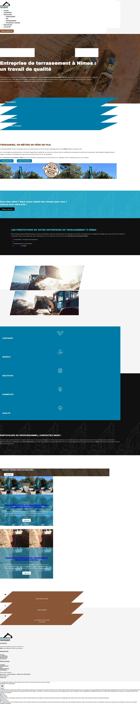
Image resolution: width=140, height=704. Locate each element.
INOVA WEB (3, 677)
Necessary (4, 695)
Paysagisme (17, 246)
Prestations (8, 15)
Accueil (6, 11)
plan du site (3, 674)
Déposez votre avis (7, 209)
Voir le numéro (42, 610)
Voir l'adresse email (42, 599)
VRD (7, 19)
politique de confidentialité (23, 674)
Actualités (7, 27)
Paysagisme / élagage (13, 23)
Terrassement (10, 17)
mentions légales (11, 674)
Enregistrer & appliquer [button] (5, 703)
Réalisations (8, 25)
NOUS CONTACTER (6, 31)
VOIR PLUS (9, 475)
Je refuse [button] (6, 683)
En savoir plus (11, 683)
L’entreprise (8, 13)
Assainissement (11, 21)
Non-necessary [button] (3, 699)
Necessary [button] (2, 693)
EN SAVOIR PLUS (7, 161)
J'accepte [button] (2, 683)
